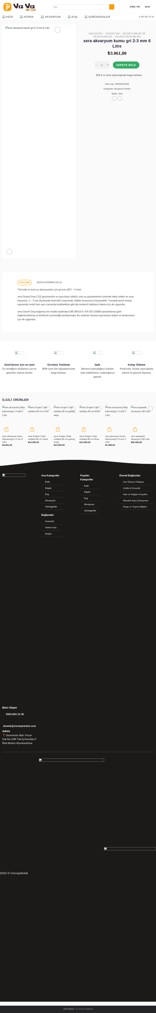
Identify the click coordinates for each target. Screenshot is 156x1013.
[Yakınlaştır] (9, 252)
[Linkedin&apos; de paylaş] (124, 102)
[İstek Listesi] (124, 7)
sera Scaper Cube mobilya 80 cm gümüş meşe (64, 439)
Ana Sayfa (95, 33)
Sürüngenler (99, 16)
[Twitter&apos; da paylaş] (113, 102)
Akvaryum (53, 16)
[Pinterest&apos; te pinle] (120, 102)
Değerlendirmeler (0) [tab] (49, 282)
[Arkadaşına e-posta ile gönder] (117, 102)
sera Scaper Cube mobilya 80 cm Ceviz (38, 437)
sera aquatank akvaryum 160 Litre (140, 437)
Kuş (75, 16)
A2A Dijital (68, 1009)
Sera (120, 94)
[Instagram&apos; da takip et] (8, 747)
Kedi (9, 16)
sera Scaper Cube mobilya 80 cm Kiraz (89, 437)
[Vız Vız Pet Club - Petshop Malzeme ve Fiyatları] (25, 7)
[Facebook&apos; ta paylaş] (109, 102)
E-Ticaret (80, 1009)
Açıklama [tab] (24, 282)
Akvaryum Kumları (128, 36)
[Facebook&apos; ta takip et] (4, 747)
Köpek (29, 16)
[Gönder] (111, 6)
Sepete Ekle (126, 65)
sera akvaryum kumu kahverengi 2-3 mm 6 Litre (12, 439)
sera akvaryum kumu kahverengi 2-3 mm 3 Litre (115, 439)
